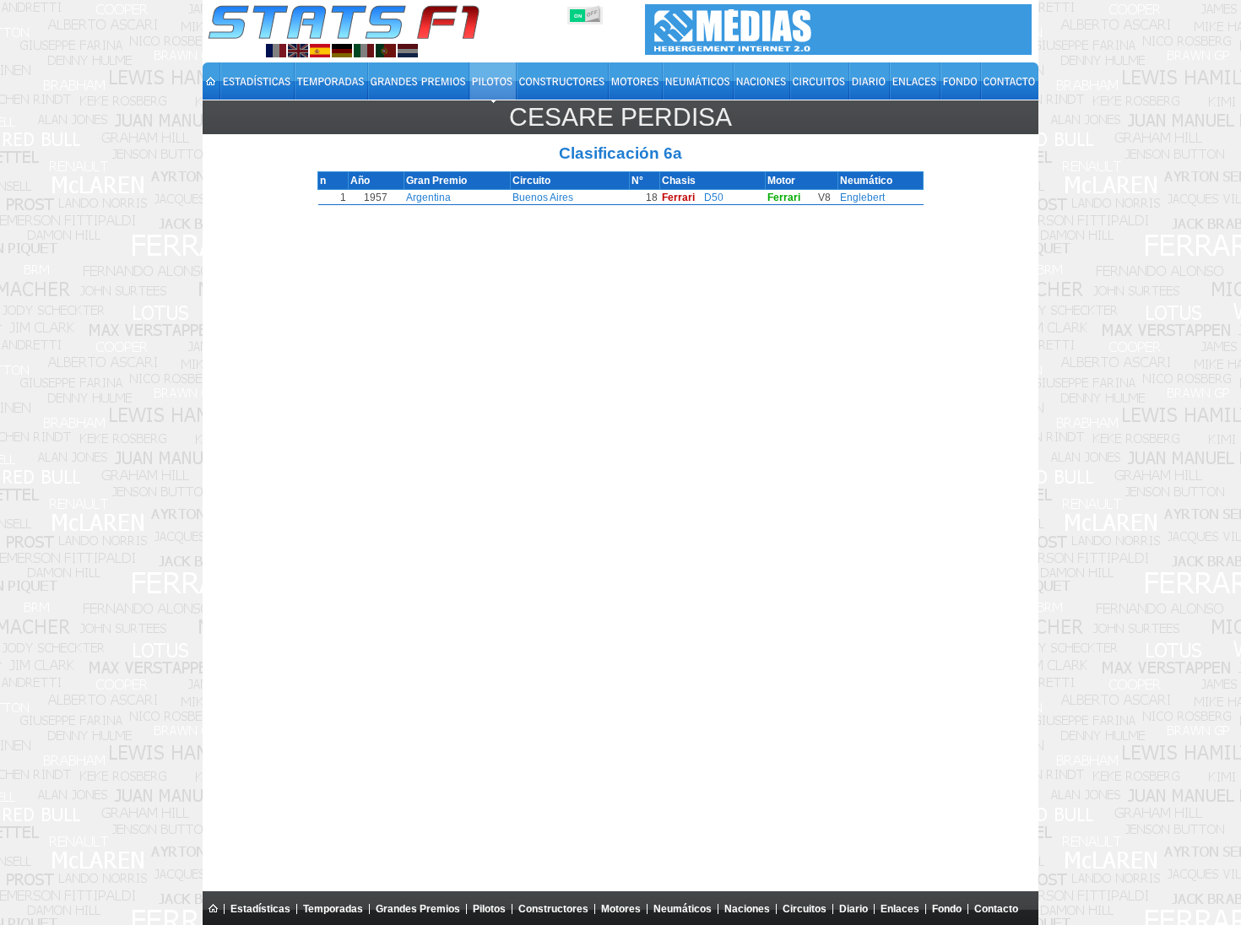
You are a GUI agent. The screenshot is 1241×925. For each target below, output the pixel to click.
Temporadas (333, 909)
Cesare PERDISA (620, 117)
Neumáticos (682, 909)
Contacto (996, 909)
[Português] (386, 50)
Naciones (747, 909)
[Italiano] (364, 50)
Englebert (862, 197)
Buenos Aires (542, 197)
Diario (853, 909)
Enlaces (900, 909)
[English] (298, 50)
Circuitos (804, 909)
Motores (621, 909)
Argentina (428, 197)
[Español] (320, 50)
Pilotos (489, 909)
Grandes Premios (418, 909)
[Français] (276, 50)
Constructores (553, 909)
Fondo (947, 909)
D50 (713, 197)
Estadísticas (260, 909)
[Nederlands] (408, 50)
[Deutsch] (342, 50)
